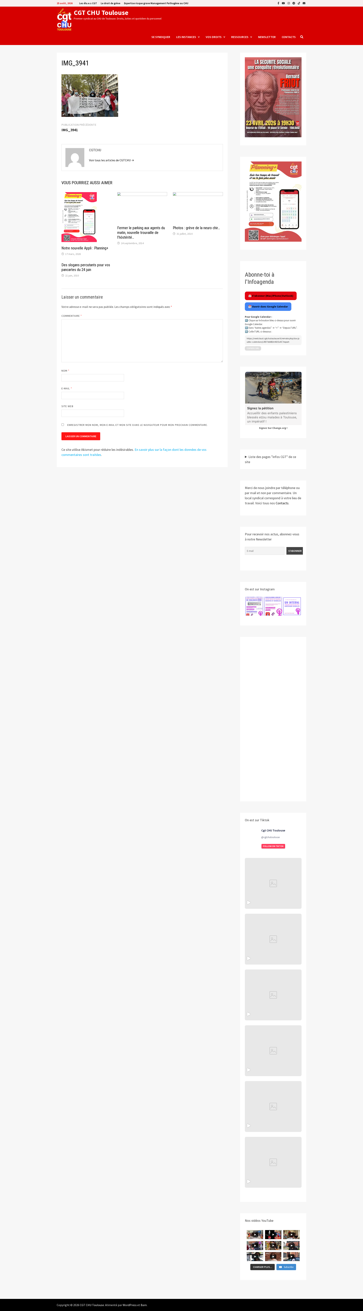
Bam (144, 1305)
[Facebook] (279, 3)
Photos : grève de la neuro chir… (196, 228)
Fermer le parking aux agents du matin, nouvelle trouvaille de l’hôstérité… (141, 233)
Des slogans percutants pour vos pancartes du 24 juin (85, 267)
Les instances (186, 37)
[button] (254, 606)
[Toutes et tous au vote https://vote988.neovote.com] (273, 1162)
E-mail (66, 388)
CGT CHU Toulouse (101, 12)
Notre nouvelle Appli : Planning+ (84, 248)
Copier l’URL (253, 348)
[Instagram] (289, 3)
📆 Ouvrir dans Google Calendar (268, 306)
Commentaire (71, 315)
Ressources (239, 37)
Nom (65, 370)
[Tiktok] (299, 3)
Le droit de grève (110, 3)
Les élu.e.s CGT (88, 3)
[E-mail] (304, 3)
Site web (67, 406)
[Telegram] (294, 3)
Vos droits (214, 37)
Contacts (289, 37)
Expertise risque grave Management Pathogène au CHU (156, 3)
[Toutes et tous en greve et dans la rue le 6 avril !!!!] (273, 939)
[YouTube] (284, 3)
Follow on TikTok (273, 846)
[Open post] (273, 1050)
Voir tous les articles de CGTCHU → (111, 160)
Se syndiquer (160, 37)
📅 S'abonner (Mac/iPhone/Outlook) (270, 295)
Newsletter (267, 37)
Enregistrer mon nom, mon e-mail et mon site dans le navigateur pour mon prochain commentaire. (137, 425)
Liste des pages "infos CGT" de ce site (270, 459)
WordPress (130, 1305)
